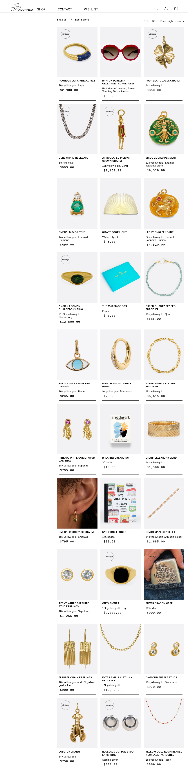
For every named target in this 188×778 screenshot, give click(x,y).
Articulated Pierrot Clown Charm (116, 159)
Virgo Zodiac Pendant (161, 157)
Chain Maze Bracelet (160, 532)
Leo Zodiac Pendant (160, 232)
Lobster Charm (69, 751)
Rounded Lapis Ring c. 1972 (77, 80)
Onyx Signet (110, 603)
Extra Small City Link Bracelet (161, 385)
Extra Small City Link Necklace (117, 679)
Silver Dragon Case (159, 603)
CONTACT (65, 9)
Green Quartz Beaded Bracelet (161, 308)
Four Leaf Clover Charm (163, 80)
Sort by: (150, 21)
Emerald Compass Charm (76, 532)
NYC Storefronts (114, 532)
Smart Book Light (114, 232)
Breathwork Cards (115, 457)
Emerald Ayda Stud (72, 232)
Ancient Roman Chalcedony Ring (71, 308)
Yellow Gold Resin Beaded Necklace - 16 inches (164, 753)
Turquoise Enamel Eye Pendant (74, 385)
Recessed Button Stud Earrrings (118, 753)
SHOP (41, 9)
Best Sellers (82, 19)
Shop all (61, 19)
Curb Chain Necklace (73, 157)
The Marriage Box (114, 306)
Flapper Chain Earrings (75, 677)
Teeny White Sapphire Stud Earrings (74, 605)
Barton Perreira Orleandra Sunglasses (118, 82)
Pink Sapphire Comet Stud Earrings (77, 459)
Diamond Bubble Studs (161, 677)
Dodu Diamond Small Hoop (117, 385)
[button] (156, 8)
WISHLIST (91, 9)
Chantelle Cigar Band (161, 457)
